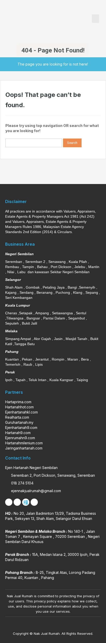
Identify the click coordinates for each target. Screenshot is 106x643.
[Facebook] (8, 502)
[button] (95, 18)
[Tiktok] (25, 502)
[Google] (34, 502)
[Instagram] (17, 502)
